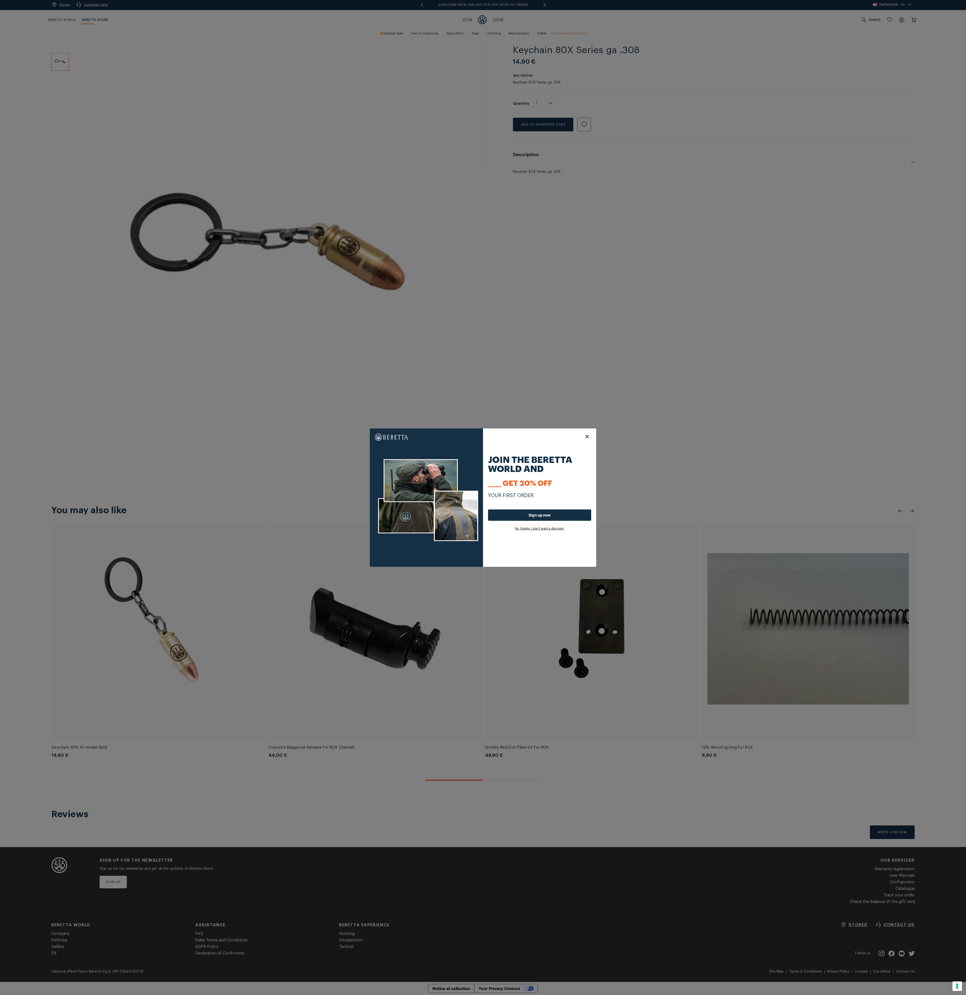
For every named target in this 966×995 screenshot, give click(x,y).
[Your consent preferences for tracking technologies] (957, 986)
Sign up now (540, 515)
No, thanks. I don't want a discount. (539, 528)
